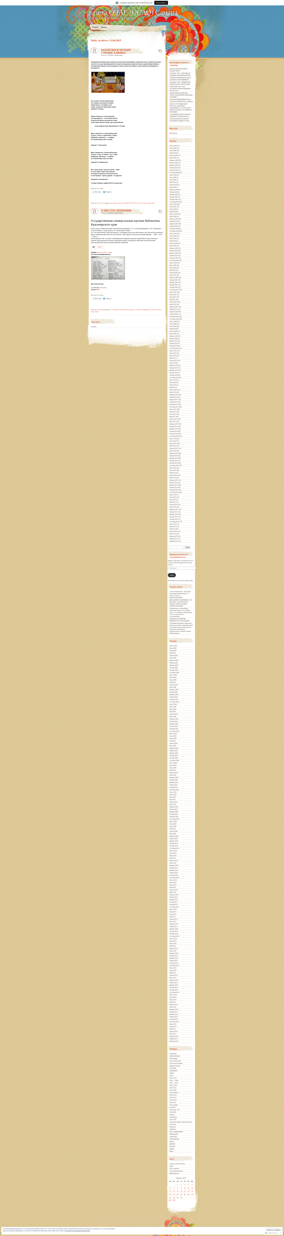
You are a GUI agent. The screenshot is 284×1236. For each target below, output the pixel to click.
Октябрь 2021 (174, 287)
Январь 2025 (174, 192)
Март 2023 (173, 246)
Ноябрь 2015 (174, 460)
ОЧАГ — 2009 (174, 1080)
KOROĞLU (173, 1129)
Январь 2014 (174, 512)
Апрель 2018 (174, 390)
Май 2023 (173, 241)
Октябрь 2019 (174, 346)
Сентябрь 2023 (174, 231)
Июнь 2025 (173, 180)
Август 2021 (173, 292)
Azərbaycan (173, 1053)
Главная (95, 27)
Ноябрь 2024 (174, 197)
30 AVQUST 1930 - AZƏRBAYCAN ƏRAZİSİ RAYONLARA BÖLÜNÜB (180, 83)
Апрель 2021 (174, 302)
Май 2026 (173, 153)
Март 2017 (173, 421)
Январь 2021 (174, 309)
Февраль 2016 (174, 453)
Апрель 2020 (174, 331)
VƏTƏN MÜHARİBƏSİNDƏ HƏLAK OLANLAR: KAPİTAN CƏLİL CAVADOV (181, 100)
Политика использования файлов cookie (77, 1231)
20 (170, 1194)
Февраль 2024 (174, 219)
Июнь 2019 (173, 355)
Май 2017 (173, 416)
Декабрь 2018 (174, 370)
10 (185, 1188)
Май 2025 (173, 182)
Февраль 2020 (174, 336)
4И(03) (100, 247)
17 (185, 1191)
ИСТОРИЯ (173, 1068)
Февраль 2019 (174, 365)
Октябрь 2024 (174, 199)
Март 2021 (173, 304)
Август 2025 (173, 175)
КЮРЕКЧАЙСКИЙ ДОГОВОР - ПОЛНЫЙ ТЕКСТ (179, 70)
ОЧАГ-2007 (173, 1090)
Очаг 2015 (173, 1102)
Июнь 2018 (173, 385)
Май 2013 (173, 529)
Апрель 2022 (174, 272)
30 (181, 1197)
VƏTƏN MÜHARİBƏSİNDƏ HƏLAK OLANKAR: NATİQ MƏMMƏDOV (180, 79)
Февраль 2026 (174, 160)
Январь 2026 (174, 163)
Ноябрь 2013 (174, 517)
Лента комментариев (176, 1171)
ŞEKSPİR (172, 1144)
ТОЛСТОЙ (173, 1112)
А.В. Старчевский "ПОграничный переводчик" (122, 309)
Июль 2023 (173, 236)
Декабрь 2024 (174, 194)
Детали (103, 27)
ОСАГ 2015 (173, 1078)
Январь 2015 (174, 482)
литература (173, 1117)
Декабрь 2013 (174, 514)
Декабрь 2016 (174, 429)
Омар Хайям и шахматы (116, 203)
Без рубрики (173, 1058)
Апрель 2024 (174, 214)
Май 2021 (173, 299)
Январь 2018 (174, 397)
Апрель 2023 (174, 243)
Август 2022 (173, 263)
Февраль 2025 (174, 189)
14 (174, 1191)
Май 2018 (173, 387)
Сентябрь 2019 (174, 348)
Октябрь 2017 (174, 404)
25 (188, 1194)
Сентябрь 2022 (174, 260)
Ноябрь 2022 (174, 255)
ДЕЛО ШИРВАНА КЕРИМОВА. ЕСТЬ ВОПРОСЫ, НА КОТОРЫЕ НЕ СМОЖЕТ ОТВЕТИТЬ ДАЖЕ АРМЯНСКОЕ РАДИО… (181, 603)
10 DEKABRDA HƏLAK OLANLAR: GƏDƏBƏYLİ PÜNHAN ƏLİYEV (180, 115)
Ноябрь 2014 (174, 487)
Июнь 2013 (173, 526)
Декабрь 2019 (174, 341)
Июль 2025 (173, 177)
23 (181, 1194)
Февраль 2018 (174, 395)
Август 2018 (173, 380)
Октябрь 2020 (174, 316)
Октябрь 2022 (174, 258)
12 (192, 1188)
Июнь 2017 (173, 414)
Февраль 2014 (174, 509)
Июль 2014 (173, 497)
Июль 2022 (173, 265)
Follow (172, 575)
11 (188, 1188)
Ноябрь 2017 (174, 402)
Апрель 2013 (174, 531)
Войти (171, 1166)
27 (170, 1197)
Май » (174, 1200)
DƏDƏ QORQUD (175, 1056)
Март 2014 (173, 507)
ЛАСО (171, 1075)
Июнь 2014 (173, 499)
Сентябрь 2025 (174, 172)
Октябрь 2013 (174, 519)
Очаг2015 (100, 203)
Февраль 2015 (174, 480)
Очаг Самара (174, 1105)
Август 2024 (173, 204)
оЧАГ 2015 (173, 1119)
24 (185, 1194)
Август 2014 (173, 495)
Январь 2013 (174, 539)
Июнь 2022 (173, 268)
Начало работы (161, 3)
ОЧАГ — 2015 (174, 1083)
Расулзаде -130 (174, 1110)
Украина (172, 1114)
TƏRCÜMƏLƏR (174, 1139)
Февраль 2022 (174, 277)
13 (170, 1191)
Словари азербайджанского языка (145, 309)
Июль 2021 (173, 294)
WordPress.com (174, 1173)
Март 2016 (173, 451)
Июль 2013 (173, 524)
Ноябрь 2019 (174, 343)
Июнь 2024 (173, 209)
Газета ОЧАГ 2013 (175, 1061)
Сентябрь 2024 (174, 202)
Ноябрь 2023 (174, 226)
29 (177, 1197)
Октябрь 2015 (174, 463)
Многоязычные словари (104, 252)
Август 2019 (173, 351)
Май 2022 (173, 270)
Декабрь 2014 (174, 485)
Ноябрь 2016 (174, 431)
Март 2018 (173, 392)
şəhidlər (172, 1149)
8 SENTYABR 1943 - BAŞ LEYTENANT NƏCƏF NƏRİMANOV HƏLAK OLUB (180, 88)
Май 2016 (173, 446)
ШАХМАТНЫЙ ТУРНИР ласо (132, 203)
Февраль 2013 (174, 536)
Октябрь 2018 (174, 375)
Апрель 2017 (174, 419)
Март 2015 (173, 478)
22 (177, 1194)
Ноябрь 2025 (174, 167)
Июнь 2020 (173, 326)
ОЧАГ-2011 (173, 1097)
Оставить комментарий (147, 203)
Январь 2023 (174, 250)
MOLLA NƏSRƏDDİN (176, 1132)
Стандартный (159, 50)
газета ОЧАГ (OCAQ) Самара (133, 11)
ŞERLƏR (172, 1146)
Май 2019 (173, 358)
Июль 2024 (173, 207)
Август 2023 (173, 233)
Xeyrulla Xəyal (119, 55)
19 (192, 1191)
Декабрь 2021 (174, 282)
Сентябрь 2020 (174, 319)
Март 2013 (173, 534)
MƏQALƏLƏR (174, 1134)
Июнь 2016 (173, 443)
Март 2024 (173, 216)
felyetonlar (173, 1127)
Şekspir (172, 1141)
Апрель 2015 (174, 475)
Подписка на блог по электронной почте (179, 556)
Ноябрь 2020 (174, 314)
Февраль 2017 (174, 424)
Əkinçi (171, 1151)
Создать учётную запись (177, 1164)
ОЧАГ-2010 (173, 1095)
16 (181, 1191)
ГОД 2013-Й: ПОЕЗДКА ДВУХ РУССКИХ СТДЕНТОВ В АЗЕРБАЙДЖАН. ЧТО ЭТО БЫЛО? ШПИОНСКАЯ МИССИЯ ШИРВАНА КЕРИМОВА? (181, 108)
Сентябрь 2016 (174, 436)
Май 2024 (173, 211)
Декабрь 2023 (174, 224)
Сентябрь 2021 (174, 290)
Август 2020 (173, 321)
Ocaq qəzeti (173, 1136)
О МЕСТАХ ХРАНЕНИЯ (116, 210)
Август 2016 (173, 438)
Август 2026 (173, 145)
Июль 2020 (173, 324)
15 (177, 1191)
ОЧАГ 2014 (173, 1088)
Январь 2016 (174, 456)
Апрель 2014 (174, 504)
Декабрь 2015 (174, 458)
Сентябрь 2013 (174, 521)
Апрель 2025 (174, 185)
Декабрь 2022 (174, 253)
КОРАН (172, 1073)
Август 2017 (173, 409)
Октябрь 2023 (174, 228)
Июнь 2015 (173, 470)
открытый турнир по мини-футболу (181, 1122)
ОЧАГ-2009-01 (174, 1093)
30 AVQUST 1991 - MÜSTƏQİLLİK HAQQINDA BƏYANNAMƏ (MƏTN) (180, 74)
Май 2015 (173, 473)
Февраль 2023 (174, 248)
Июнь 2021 (173, 297)
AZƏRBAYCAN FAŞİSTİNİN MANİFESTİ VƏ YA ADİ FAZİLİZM (179, 620)
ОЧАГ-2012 (173, 1100)
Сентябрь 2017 (174, 407)
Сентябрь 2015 (174, 465)
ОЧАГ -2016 (173, 1085)
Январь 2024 (174, 221)
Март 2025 (173, 187)
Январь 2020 (174, 338)
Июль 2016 (173, 441)
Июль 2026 (173, 148)
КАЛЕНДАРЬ (174, 1071)
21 (174, 1194)
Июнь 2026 (173, 150)
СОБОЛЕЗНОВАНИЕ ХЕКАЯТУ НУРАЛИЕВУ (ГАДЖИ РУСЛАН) (179, 120)
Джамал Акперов (175, 1066)
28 (174, 1197)
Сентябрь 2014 (174, 492)
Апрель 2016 (174, 448)
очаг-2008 (173, 1124)
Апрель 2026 (174, 155)
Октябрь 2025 (174, 170)
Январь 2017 (174, 426)
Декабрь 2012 (174, 541)
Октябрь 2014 (174, 490)
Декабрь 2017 (174, 399)
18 (188, 1191)
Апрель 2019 (174, 360)
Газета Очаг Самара (176, 1063)
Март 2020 (173, 333)
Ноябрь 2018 (174, 373)
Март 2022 (173, 275)
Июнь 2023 (173, 238)
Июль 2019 (173, 353)
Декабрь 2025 (174, 165)
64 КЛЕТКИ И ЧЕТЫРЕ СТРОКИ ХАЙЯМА (116, 51)
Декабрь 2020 (174, 311)
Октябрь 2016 (174, 434)
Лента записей (174, 1168)
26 (192, 1194)
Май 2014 (173, 502)
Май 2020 (173, 329)
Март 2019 (173, 363)
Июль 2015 (173, 468)
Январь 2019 (174, 368)
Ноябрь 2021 (174, 285)
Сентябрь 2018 (174, 377)
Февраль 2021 (174, 307)
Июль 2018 (173, 382)
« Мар (170, 1200)
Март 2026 (173, 158)
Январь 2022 (174, 280)
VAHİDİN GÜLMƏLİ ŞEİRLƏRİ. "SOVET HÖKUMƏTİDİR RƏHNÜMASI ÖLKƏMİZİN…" (181, 95)
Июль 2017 (173, 412)
